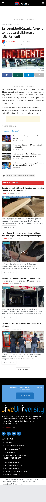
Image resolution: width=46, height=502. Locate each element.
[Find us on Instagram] (19, 434)
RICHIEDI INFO (25, 396)
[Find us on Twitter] (9, 434)
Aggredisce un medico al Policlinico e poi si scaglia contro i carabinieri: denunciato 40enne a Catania (21, 279)
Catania (9, 25)
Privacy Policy (18, 484)
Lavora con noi (10, 452)
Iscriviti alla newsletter (12, 475)
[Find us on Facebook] (4, 434)
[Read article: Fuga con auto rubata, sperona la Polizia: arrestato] (6, 138)
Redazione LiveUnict (12, 462)
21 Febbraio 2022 (24, 41)
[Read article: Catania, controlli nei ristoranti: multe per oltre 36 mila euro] (23, 342)
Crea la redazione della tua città (16, 471)
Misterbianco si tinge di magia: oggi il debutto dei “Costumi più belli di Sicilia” (28, 164)
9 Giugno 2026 (18, 149)
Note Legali (7, 427)
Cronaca (16, 25)
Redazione (11, 41)
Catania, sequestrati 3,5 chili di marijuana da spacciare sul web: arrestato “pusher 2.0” (23, 189)
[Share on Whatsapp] (18, 75)
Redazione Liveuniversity (13, 465)
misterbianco (11, 176)
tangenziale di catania (26, 176)
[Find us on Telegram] (14, 434)
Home (3, 25)
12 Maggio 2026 (18, 158)
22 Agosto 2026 (16, 284)
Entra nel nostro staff (12, 449)
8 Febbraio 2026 (18, 167)
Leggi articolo (10, 227)
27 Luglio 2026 (18, 140)
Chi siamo (8, 443)
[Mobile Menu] (3, 3)
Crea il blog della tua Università (15, 455)
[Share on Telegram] (29, 75)
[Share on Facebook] (7, 75)
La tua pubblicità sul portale (14, 446)
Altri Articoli (23, 369)
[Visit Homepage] (22, 3)
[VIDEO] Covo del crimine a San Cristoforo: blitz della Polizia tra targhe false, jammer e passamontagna (22, 234)
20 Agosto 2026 (16, 329)
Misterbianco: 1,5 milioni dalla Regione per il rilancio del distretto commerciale (27, 155)
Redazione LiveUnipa (12, 468)
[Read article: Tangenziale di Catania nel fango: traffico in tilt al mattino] (6, 147)
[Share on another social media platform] (39, 75)
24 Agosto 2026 (16, 193)
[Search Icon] (43, 3)
